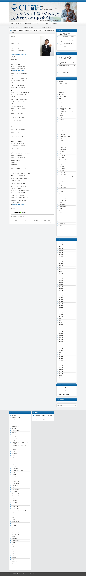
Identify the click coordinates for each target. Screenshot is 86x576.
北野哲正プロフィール (29, 23)
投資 (59, 215)
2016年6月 (61, 331)
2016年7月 (61, 329)
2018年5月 (61, 282)
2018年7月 (61, 278)
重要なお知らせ (62, 232)
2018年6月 (61, 280)
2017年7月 (61, 303)
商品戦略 (60, 202)
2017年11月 (61, 295)
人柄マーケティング (63, 181)
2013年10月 (61, 379)
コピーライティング (63, 132)
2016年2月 (61, 339)
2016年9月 (61, 324)
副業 (59, 193)
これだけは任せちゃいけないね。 (65, 72)
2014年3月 (61, 369)
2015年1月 (61, 348)
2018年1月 (61, 290)
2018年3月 (61, 286)
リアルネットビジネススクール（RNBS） (67, 176)
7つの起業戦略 (61, 85)
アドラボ (60, 117)
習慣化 (60, 221)
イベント (60, 121)
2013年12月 (61, 375)
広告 (59, 210)
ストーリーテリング (63, 144)
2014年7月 (61, 360)
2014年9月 (61, 356)
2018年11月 (61, 269)
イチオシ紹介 (61, 119)
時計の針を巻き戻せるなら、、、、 (66, 62)
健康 (59, 189)
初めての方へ (19, 23)
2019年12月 (61, 242)
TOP (12, 23)
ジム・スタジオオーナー (63, 142)
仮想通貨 (60, 185)
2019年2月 (61, 263)
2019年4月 (61, 259)
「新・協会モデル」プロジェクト (65, 102)
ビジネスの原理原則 (63, 149)
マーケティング (62, 172)
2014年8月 (61, 358)
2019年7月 (61, 252)
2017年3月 (61, 312)
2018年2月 (61, 288)
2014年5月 (61, 365)
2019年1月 (61, 265)
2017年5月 (61, 307)
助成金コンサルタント (63, 195)
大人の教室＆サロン (63, 206)
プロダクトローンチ (63, 157)
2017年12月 (61, 292)
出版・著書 (61, 191)
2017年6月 (61, 305)
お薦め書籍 (61, 115)
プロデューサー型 (62, 159)
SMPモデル (61, 98)
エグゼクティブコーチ (63, 125)
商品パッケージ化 (62, 200)
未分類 (60, 219)
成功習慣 (60, 212)
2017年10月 (61, 297)
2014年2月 (61, 371)
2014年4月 (61, 367)
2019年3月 (61, 261)
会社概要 (55, 23)
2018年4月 (61, 284)
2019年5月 (61, 256)
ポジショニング (62, 164)
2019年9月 (61, 248)
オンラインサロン (22, 216)
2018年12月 (61, 267)
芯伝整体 (60, 225)
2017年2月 (61, 314)
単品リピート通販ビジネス (64, 198)
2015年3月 (61, 343)
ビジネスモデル (62, 151)
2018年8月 (61, 276)
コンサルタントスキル (63, 134)
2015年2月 (61, 346)
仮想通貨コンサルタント (63, 187)
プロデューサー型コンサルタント (65, 161)
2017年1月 (61, 316)
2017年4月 (61, 309)
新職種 (60, 217)
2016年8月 (61, 326)
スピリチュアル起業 (63, 147)
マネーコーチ (61, 170)
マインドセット (62, 166)
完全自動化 (61, 208)
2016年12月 (61, 318)
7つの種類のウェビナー (63, 83)
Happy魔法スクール (62, 92)
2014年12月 (61, 350)
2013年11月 (61, 377)
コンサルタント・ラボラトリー (43, 23)
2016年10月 (61, 322)
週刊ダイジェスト (62, 229)
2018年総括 (61, 81)
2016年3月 (61, 337)
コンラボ (60, 138)
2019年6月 (61, 254)
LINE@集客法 (61, 94)
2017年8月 (61, 301)
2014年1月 (61, 373)
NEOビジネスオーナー (63, 96)
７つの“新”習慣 (61, 234)
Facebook (60, 90)
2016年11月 (61, 320)
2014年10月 (61, 354)
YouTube (60, 100)
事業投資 (60, 178)
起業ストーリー (62, 227)
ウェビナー (61, 123)
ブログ (60, 153)
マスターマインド (62, 168)
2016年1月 (61, 341)
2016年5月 (61, 333)
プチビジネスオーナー (63, 155)
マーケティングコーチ (63, 174)
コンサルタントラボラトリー (64, 136)
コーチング (61, 140)
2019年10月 (61, 246)
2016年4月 (61, 335)
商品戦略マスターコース (63, 204)
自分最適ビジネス (62, 223)
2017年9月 (61, 299)
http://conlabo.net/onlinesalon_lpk (19, 54)
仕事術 (60, 183)
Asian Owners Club (62, 88)
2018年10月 (61, 271)
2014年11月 (61, 352)
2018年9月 (61, 273)
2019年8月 (61, 250)
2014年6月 (61, 362)
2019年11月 (61, 244)
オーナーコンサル (62, 130)
